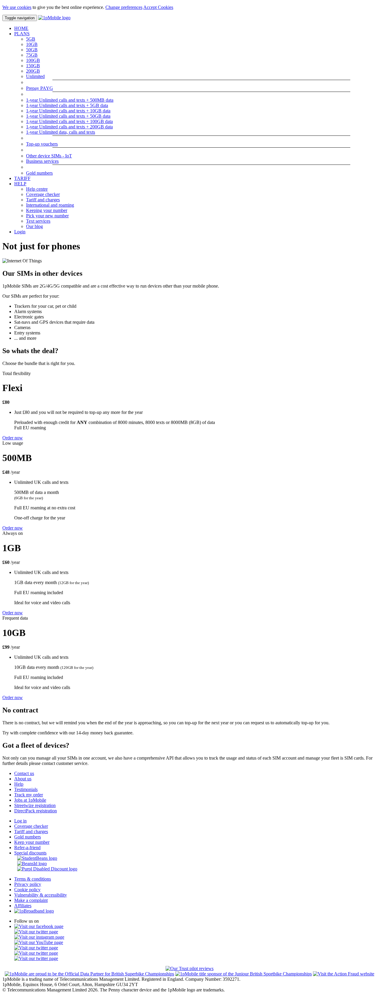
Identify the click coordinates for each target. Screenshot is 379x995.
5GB (30, 39)
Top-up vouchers (42, 143)
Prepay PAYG (39, 88)
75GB (32, 55)
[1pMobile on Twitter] (36, 931)
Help (18, 784)
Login (19, 231)
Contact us (24, 773)
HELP (20, 183)
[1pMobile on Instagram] (39, 937)
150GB (33, 65)
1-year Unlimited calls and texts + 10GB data (68, 110)
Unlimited (35, 76)
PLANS (22, 33)
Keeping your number (46, 210)
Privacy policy (27, 884)
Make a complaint (31, 900)
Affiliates (22, 905)
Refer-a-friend (27, 847)
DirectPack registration (35, 810)
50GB (32, 49)
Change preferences (123, 7)
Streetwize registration (35, 805)
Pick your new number (47, 215)
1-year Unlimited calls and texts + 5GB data (67, 105)
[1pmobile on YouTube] (38, 942)
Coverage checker (43, 194)
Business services (42, 161)
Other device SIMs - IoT (49, 155)
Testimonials (26, 789)
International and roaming (50, 205)
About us (22, 778)
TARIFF (22, 178)
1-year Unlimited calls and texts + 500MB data (69, 100)
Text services (38, 221)
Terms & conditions (32, 878)
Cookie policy (27, 889)
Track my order (28, 794)
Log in (20, 820)
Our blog (34, 226)
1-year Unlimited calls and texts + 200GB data (69, 126)
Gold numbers (39, 173)
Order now (12, 437)
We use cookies (16, 7)
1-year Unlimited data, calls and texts (60, 132)
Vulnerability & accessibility (40, 894)
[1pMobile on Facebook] (38, 926)
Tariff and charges (43, 199)
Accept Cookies (158, 7)
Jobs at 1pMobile (30, 800)
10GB (32, 44)
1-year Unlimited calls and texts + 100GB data (69, 121)
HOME (21, 28)
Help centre (37, 189)
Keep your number (31, 842)
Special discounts (30, 852)
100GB (33, 60)
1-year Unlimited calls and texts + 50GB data (68, 116)
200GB (33, 71)
